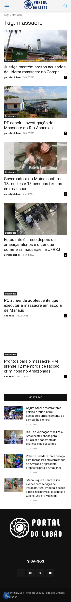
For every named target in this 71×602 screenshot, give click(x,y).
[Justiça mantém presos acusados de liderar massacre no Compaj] (35, 46)
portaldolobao (12, 77)
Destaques (10, 60)
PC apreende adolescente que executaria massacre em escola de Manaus (33, 305)
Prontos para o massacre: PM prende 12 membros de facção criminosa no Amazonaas (32, 366)
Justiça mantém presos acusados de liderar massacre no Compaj (35, 69)
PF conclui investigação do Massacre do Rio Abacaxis (28, 125)
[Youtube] (50, 573)
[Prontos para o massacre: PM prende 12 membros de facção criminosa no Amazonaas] (35, 340)
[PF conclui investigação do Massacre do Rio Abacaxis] (35, 102)
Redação (9, 315)
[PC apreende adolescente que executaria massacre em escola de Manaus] (35, 279)
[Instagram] (31, 573)
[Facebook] (21, 573)
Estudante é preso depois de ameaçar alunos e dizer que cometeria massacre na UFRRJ (32, 244)
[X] (40, 573)
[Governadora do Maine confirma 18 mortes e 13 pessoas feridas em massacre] (35, 158)
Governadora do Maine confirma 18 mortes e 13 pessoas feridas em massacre (33, 183)
